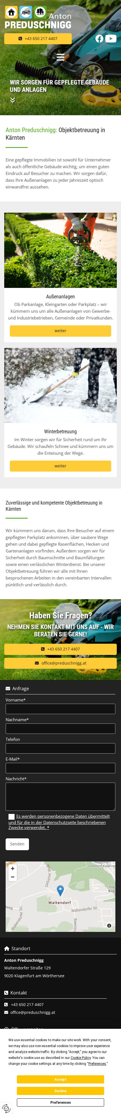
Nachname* (17, 719)
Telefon (13, 739)
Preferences (60, 1103)
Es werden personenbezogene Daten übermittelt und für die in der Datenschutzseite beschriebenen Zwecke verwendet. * (59, 821)
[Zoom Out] (12, 877)
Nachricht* (16, 778)
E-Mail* (13, 758)
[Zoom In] (12, 868)
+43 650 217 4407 (27, 1004)
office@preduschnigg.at (32, 1012)
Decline (60, 1091)
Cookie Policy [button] (81, 1058)
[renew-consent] (6, 1108)
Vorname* (16, 699)
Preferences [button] (97, 1064)
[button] (38, 38)
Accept (60, 1079)
